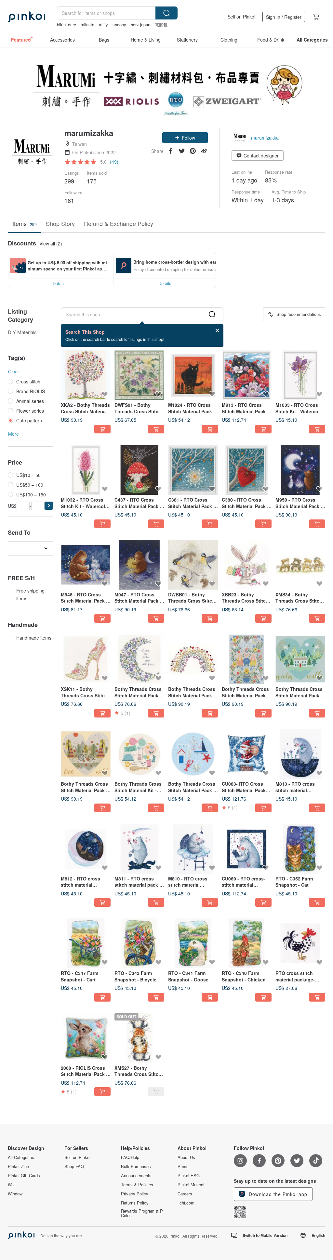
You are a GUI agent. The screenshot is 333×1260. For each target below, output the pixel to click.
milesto (87, 24)
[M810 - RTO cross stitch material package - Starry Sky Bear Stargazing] (193, 849)
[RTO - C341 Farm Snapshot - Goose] (193, 943)
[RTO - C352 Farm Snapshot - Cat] (300, 849)
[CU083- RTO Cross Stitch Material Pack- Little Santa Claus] (247, 754)
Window (15, 1193)
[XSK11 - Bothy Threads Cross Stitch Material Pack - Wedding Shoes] (86, 659)
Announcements (136, 1175)
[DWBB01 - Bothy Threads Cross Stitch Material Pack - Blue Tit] (193, 565)
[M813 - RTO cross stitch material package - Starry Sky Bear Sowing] (300, 754)
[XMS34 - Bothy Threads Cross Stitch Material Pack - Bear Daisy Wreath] (300, 565)
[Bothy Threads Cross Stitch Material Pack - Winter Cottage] (300, 659)
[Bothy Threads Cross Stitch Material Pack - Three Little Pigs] (247, 659)
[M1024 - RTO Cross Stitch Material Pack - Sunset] (193, 375)
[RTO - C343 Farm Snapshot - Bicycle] (139, 943)
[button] (185, 137)
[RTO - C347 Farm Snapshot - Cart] (86, 943)
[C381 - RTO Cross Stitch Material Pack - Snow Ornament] (193, 470)
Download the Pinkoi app (277, 1194)
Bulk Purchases (136, 1166)
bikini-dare (66, 24)
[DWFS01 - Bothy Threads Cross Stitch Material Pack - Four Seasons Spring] (139, 375)
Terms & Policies (137, 1184)
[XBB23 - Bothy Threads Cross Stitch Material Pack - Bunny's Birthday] (247, 565)
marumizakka (265, 137)
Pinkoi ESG (189, 1175)
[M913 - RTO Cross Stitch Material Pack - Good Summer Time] (247, 375)
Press (183, 1166)
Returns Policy (135, 1203)
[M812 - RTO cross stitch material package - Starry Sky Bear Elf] (86, 849)
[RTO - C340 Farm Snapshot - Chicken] (247, 943)
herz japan (140, 24)
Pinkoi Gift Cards (24, 1175)
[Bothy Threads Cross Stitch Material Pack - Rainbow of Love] (193, 659)
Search (166, 12)
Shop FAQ (74, 1166)
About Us (186, 1157)
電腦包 (161, 24)
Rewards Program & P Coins (142, 1213)
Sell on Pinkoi (241, 16)
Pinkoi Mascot (191, 1184)
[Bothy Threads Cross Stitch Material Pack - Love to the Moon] (139, 659)
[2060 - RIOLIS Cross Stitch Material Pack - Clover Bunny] (86, 1038)
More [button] (13, 433)
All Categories (21, 1157)
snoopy (119, 24)
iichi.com (186, 1203)
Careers (185, 1193)
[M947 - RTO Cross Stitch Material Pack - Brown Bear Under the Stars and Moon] (139, 565)
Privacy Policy (134, 1193)
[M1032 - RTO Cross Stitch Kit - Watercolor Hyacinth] (86, 470)
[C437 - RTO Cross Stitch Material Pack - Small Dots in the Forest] (139, 470)
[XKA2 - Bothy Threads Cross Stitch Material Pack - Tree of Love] (86, 375)
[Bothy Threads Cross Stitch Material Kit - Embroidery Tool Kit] (139, 754)
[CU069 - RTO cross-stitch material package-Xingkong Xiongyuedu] (247, 849)
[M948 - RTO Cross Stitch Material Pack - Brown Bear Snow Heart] (86, 565)
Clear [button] (13, 371)
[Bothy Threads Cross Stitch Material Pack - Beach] (193, 754)
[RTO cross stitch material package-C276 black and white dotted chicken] (300, 943)
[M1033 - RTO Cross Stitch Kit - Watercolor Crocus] (300, 375)
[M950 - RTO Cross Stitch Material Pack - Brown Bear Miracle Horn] (300, 470)
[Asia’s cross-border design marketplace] (26, 17)
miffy (103, 24)
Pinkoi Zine (18, 1166)
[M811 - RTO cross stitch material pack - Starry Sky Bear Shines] (139, 849)
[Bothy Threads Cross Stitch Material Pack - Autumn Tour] (86, 754)
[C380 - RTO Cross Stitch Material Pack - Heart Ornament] (247, 470)
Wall (12, 1184)
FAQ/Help (130, 1157)
